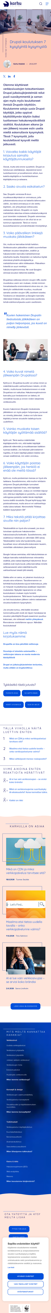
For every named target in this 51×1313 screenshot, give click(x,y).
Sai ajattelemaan (31, 693)
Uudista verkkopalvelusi (16, 1045)
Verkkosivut (12, 1040)
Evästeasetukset (25, 1292)
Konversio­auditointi (14, 1136)
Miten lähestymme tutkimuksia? (19, 1151)
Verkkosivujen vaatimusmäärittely (20, 1094)
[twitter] (4, 76)
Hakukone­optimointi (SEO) (17, 1166)
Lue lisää (11, 1267)
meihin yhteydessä (34, 619)
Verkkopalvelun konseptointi (18, 1099)
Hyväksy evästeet (25, 1276)
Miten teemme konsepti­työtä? (19, 1112)
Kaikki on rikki (16, 800)
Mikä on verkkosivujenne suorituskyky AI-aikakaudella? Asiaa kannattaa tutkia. (28, 791)
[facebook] (14, 76)
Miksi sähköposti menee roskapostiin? (28, 758)
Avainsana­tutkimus (14, 1141)
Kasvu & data (12, 1161)
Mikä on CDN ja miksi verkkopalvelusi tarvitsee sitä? (27, 740)
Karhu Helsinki (19, 64)
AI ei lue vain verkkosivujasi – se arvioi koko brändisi (28, 781)
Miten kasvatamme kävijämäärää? (21, 1181)
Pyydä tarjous (19, 1229)
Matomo (10, 1176)
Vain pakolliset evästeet (26, 1284)
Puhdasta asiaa (12, 693)
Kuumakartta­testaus (14, 1132)
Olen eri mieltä (33, 705)
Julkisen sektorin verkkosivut (18, 1060)
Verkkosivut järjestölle (15, 1055)
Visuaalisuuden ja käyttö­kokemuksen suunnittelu (21, 1105)
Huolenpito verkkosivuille (17, 1074)
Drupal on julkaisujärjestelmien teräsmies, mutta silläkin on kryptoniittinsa (23, 666)
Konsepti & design (15, 1089)
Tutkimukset (12, 1121)
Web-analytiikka (13, 1171)
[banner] (12, 4)
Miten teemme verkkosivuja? (18, 1079)
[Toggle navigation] (47, 4)
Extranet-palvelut (13, 1069)
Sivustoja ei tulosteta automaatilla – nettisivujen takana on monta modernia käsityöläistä (21, 654)
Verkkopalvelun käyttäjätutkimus (19, 1127)
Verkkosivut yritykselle (15, 1050)
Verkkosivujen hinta (14, 1065)
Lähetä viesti (18, 1237)
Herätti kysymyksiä (13, 705)
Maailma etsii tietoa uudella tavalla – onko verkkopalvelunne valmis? (27, 750)
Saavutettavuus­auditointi (16, 1146)
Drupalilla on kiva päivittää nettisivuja (20, 644)
